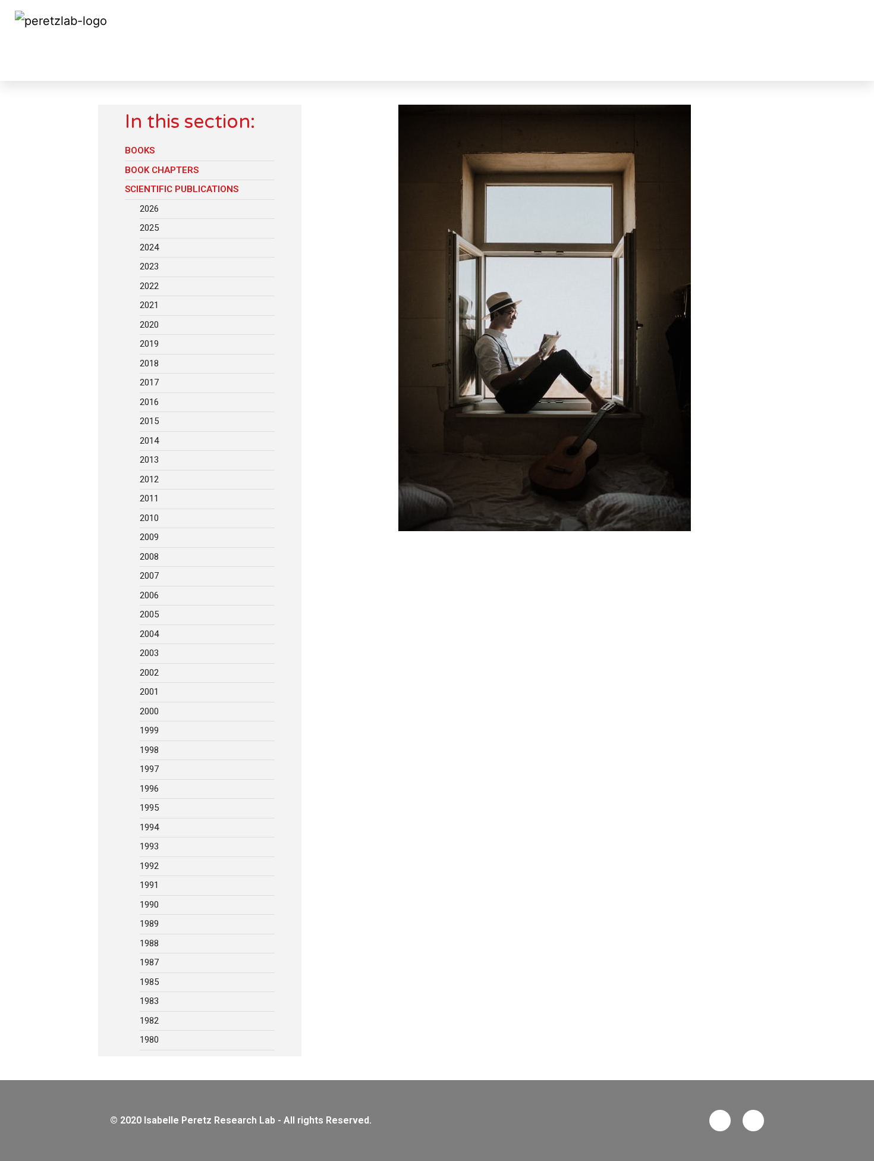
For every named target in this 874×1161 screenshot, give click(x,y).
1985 (149, 982)
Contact (836, 40)
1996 (149, 788)
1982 (149, 1020)
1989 (149, 923)
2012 (149, 479)
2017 (149, 382)
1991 (149, 885)
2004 (149, 634)
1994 (149, 827)
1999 (149, 730)
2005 (149, 614)
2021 (149, 305)
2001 (149, 691)
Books (140, 150)
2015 (149, 421)
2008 (149, 556)
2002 (149, 672)
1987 (149, 962)
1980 (149, 1039)
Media (783, 40)
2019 (149, 343)
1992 (149, 866)
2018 (149, 363)
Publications (61, 61)
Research (507, 40)
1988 (149, 943)
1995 (149, 807)
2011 (149, 498)
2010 (149, 518)
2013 (149, 459)
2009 (149, 537)
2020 (149, 324)
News (417, 40)
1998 (149, 750)
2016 (149, 402)
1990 (149, 904)
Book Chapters (162, 170)
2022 (149, 286)
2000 (149, 711)
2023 (149, 266)
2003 (149, 653)
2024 (149, 247)
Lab (456, 40)
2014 (149, 440)
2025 (149, 227)
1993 (149, 846)
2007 (149, 575)
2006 (149, 595)
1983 (149, 1001)
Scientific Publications (181, 189)
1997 (149, 769)
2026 (149, 208)
